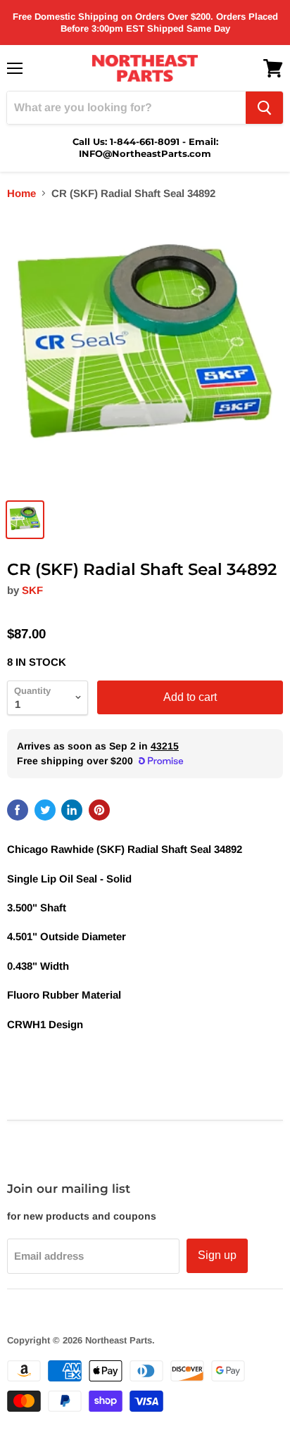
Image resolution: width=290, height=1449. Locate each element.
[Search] (264, 107)
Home (21, 193)
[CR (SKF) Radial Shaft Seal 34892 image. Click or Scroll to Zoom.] (145, 352)
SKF (32, 590)
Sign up (217, 1255)
